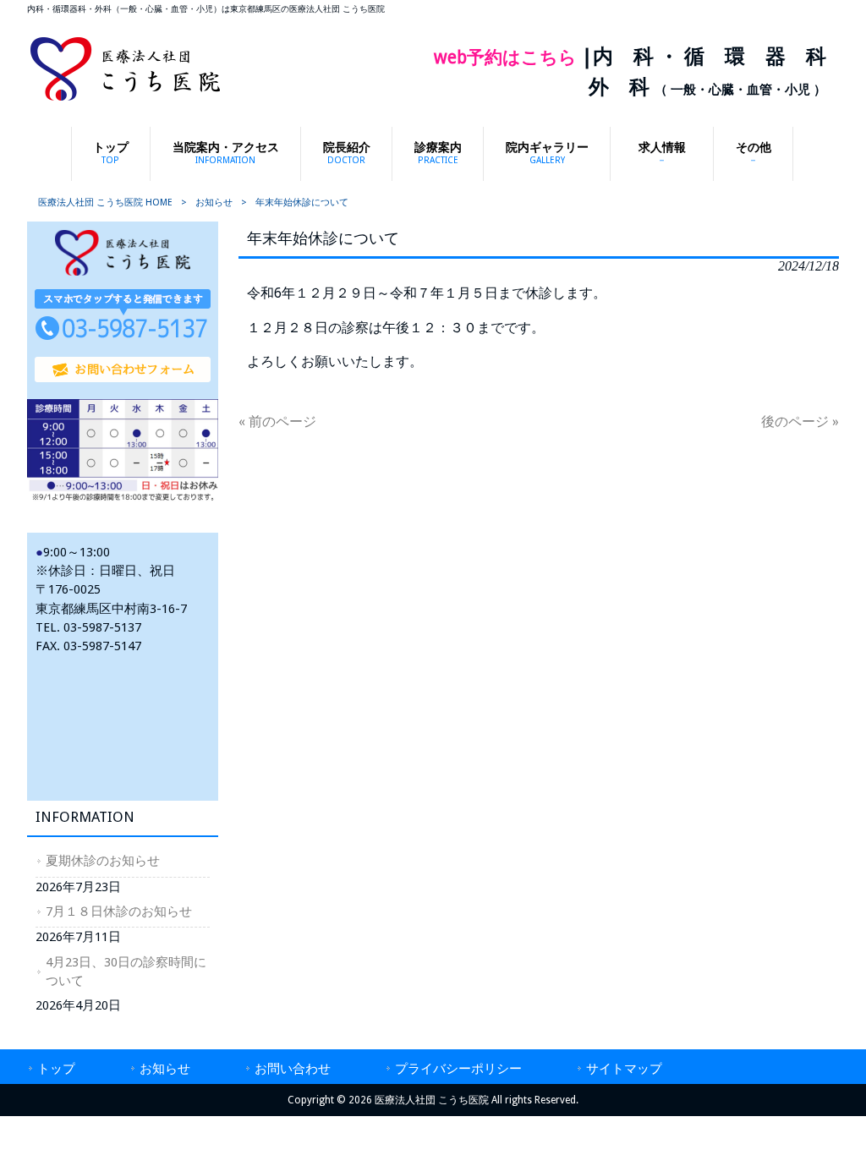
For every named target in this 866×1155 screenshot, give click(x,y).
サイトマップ (624, 1068)
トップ (56, 1068)
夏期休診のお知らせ (103, 860)
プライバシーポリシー (458, 1068)
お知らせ (214, 202)
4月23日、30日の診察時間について (126, 971)
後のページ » (800, 421)
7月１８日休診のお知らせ (119, 911)
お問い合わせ (293, 1068)
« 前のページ (277, 421)
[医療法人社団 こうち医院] (125, 99)
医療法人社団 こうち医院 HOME (105, 202)
